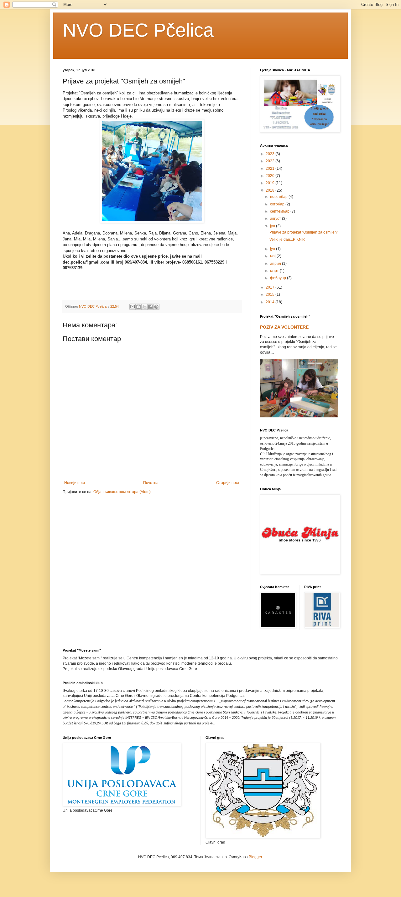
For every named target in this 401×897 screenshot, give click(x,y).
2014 (270, 302)
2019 (270, 183)
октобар (277, 204)
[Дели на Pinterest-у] (156, 307)
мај (273, 256)
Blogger (255, 857)
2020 (270, 176)
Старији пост (228, 483)
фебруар (278, 278)
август (276, 218)
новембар (279, 196)
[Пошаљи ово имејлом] (132, 307)
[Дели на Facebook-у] (150, 307)
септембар (280, 211)
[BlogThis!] (138, 307)
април (276, 263)
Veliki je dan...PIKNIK (287, 239)
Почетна (151, 483)
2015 (270, 294)
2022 (270, 161)
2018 (270, 190)
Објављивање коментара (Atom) (122, 492)
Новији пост (75, 483)
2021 (270, 168)
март (275, 271)
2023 (270, 154)
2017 (270, 287)
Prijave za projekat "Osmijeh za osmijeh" (303, 232)
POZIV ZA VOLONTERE (284, 327)
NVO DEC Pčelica (138, 30)
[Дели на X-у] (144, 307)
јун (273, 249)
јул (273, 226)
